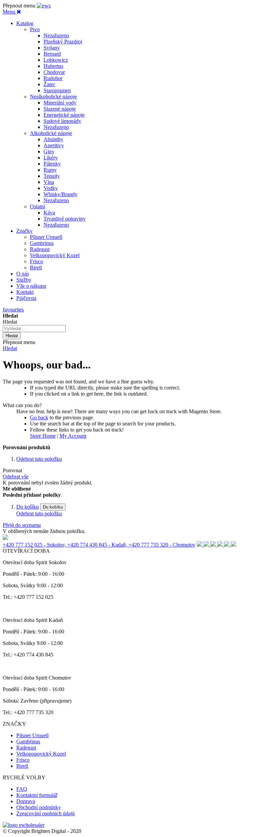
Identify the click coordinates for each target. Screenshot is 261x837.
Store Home (43, 436)
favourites (13, 309)
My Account (72, 436)
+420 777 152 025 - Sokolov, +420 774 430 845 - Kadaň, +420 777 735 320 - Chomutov (99, 545)
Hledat (10, 348)
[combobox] (34, 328)
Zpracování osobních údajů (45, 813)
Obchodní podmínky (38, 807)
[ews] (44, 5)
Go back (39, 417)
